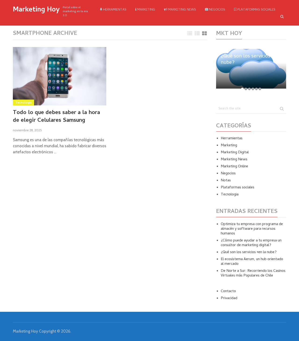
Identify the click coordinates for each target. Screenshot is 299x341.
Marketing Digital (235, 153)
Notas (226, 181)
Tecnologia (23, 102)
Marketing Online (234, 167)
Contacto (228, 291)
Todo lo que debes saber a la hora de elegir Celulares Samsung (56, 117)
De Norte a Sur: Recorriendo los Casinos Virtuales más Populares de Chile (253, 273)
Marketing (145, 10)
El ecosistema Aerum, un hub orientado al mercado (252, 261)
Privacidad (229, 298)
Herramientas (114, 10)
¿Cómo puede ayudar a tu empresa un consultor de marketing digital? (251, 243)
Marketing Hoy (36, 10)
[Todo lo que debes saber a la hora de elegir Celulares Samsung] (59, 76)
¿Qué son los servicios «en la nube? (249, 252)
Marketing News (181, 10)
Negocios (216, 10)
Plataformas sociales (255, 10)
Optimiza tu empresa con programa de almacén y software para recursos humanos (252, 229)
